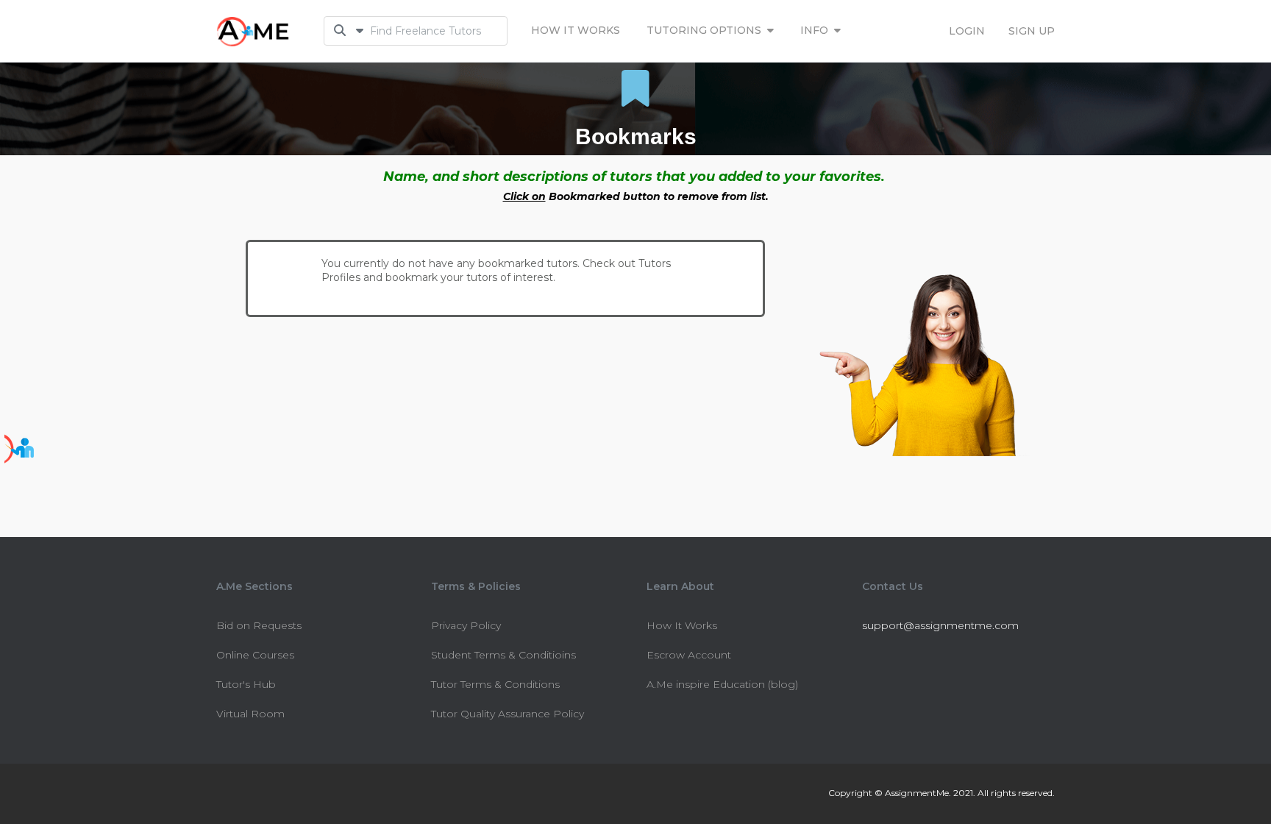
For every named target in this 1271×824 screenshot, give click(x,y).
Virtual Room (250, 713)
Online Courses (255, 654)
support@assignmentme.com (940, 625)
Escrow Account (689, 654)
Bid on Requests (259, 625)
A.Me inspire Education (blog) (722, 684)
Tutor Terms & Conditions (495, 684)
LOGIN (967, 31)
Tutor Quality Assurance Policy (507, 713)
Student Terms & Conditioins (503, 654)
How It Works (575, 30)
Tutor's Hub (246, 684)
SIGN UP (1031, 31)
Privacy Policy (466, 625)
